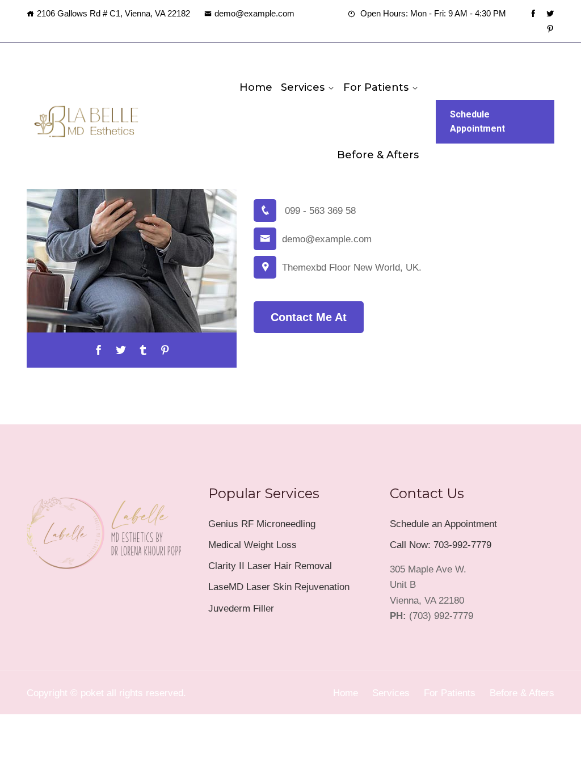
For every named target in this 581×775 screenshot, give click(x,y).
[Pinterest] (550, 29)
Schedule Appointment (477, 121)
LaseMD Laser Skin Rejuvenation (279, 587)
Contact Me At (309, 317)
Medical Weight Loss (252, 545)
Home (255, 87)
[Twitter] (550, 13)
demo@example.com (254, 13)
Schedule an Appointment (443, 524)
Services (303, 87)
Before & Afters (378, 155)
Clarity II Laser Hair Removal (270, 566)
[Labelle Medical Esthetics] (86, 121)
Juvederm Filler (241, 608)
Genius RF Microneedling (261, 524)
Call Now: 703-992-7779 (440, 545)
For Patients (376, 87)
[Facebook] (533, 13)
